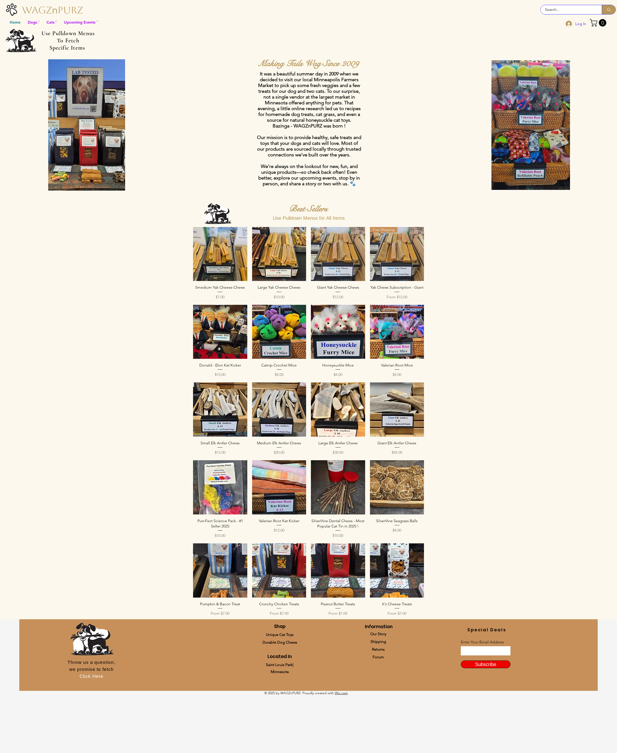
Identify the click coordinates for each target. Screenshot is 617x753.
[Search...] (609, 9)
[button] (599, 23)
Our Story (378, 634)
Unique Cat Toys (280, 634)
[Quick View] (220, 254)
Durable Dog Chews (279, 642)
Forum (378, 657)
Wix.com (341, 693)
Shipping (378, 641)
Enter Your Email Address (482, 642)
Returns (378, 649)
